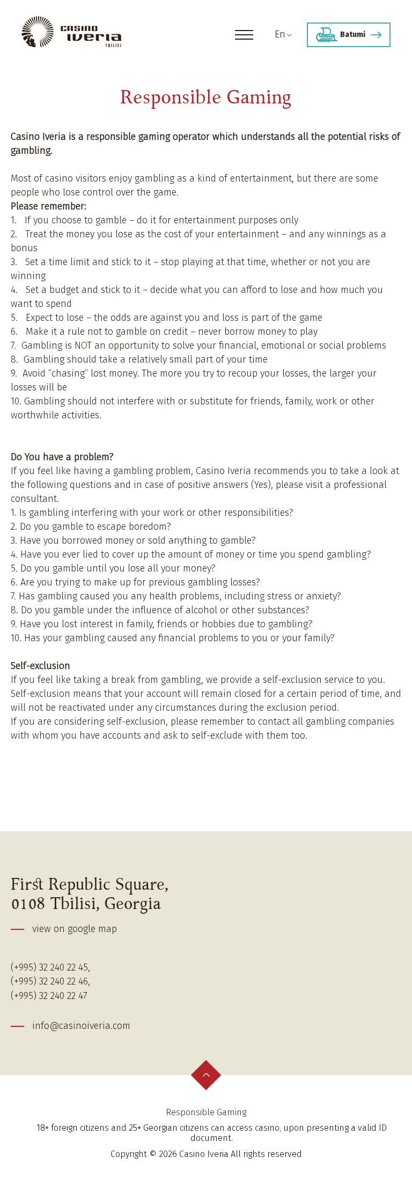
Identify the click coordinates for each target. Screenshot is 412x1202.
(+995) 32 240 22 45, (50, 967)
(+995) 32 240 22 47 (49, 996)
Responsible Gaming (206, 1112)
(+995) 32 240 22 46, (50, 981)
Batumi (352, 34)
